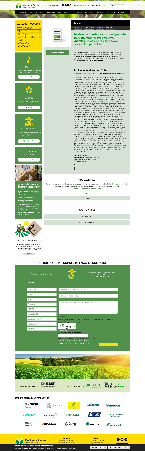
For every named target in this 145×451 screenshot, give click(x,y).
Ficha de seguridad (87, 222)
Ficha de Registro (87, 217)
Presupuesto (65, 334)
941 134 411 (101, 274)
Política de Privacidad (82, 343)
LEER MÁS (29, 254)
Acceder (121, 12)
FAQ (91, 12)
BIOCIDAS (21, 40)
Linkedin (125, 439)
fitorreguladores (89, 27)
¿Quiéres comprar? (58, 53)
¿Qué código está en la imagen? (70, 333)
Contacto (111, 12)
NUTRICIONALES (100, 27)
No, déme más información (119, 447)
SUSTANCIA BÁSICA (26, 37)
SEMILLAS (21, 31)
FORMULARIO (29, 141)
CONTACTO (122, 444)
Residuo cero (63, 12)
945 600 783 (100, 444)
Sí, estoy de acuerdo (98, 447)
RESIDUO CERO (24, 46)
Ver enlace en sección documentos (87, 189)
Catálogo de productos (45, 12)
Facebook (118, 439)
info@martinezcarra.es (29, 136)
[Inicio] (28, 5)
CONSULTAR (29, 160)
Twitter (121, 439)
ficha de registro (113, 184)
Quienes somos (26, 12)
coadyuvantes (110, 27)
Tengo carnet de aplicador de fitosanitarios (75, 340)
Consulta (64, 331)
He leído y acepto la (75, 343)
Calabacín (87, 198)
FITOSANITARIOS (78, 27)
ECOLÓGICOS (23, 43)
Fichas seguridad (80, 12)
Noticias (100, 12)
